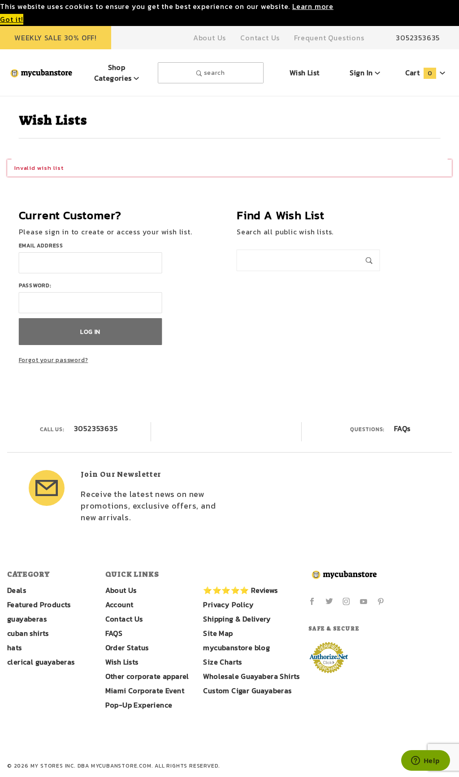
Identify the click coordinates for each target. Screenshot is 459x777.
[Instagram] (346, 601)
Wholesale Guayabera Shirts (251, 676)
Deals (16, 590)
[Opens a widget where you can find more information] (425, 761)
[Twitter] (329, 601)
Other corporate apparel (147, 676)
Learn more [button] (312, 6)
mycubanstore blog (236, 647)
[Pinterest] (381, 601)
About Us (209, 37)
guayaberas (27, 618)
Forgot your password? (53, 359)
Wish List (305, 72)
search (213, 72)
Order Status (127, 647)
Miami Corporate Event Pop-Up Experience (144, 697)
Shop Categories (114, 72)
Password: (35, 285)
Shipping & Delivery (237, 618)
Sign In (362, 72)
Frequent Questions (329, 37)
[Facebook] (312, 601)
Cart (418, 72)
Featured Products (39, 604)
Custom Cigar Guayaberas (247, 690)
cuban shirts (28, 633)
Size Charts (222, 661)
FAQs (402, 428)
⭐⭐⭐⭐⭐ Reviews (240, 590)
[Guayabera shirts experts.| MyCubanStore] (41, 72)
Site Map (218, 633)
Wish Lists (122, 661)
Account (119, 604)
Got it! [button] (11, 19)
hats (14, 647)
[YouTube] (364, 601)
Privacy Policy (228, 604)
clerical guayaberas (41, 661)
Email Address (41, 246)
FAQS (114, 633)
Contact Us (260, 37)
